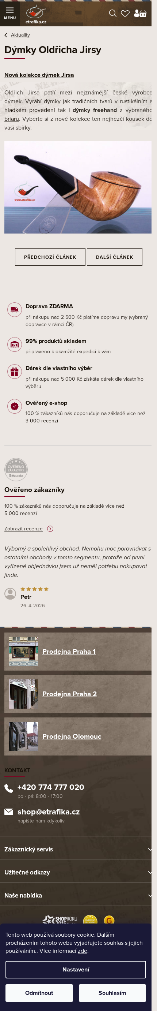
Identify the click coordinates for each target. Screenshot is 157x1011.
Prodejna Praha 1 (69, 652)
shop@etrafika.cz (49, 813)
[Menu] (10, 13)
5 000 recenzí (20, 513)
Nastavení (75, 969)
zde (82, 951)
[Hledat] (113, 13)
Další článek (114, 257)
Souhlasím (112, 993)
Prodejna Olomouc (71, 736)
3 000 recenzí (42, 421)
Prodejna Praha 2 (69, 694)
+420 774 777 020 (51, 788)
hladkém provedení (29, 110)
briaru (11, 119)
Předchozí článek (50, 257)
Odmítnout (39, 993)
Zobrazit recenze (23, 529)
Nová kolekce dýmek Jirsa (39, 75)
